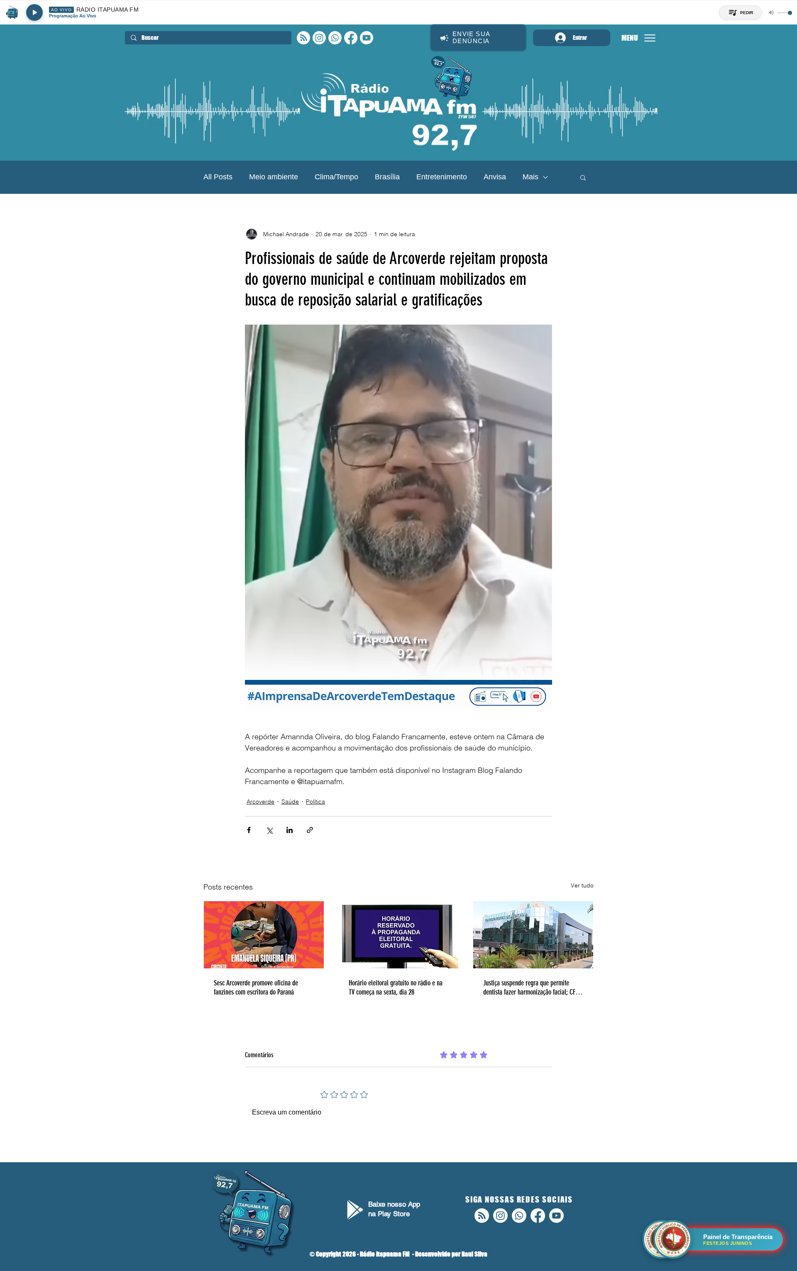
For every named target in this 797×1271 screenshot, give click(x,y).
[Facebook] (350, 37)
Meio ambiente (273, 177)
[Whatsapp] (335, 37)
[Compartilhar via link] (310, 830)
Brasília (387, 177)
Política (315, 801)
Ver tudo (582, 885)
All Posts (217, 177)
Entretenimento (441, 177)
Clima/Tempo (336, 177)
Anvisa (495, 177)
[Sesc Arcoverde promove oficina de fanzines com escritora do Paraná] (264, 934)
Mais (530, 177)
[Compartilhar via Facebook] (249, 830)
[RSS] (303, 37)
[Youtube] (366, 37)
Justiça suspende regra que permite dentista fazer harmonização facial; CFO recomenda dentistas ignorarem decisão (531, 987)
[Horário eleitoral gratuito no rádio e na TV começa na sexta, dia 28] (399, 934)
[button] (583, 177)
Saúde (290, 801)
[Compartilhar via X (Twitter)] (269, 830)
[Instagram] (319, 37)
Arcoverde (260, 801)
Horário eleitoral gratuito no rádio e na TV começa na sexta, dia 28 (396, 987)
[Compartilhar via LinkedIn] (289, 830)
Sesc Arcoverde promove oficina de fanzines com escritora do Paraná (256, 987)
